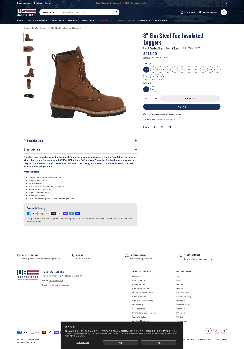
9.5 (210, 69)
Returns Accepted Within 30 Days (162, 119)
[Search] (115, 12)
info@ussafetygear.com (59, 285)
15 (146, 76)
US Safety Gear (32, 339)
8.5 (196, 69)
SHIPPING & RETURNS (138, 255)
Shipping (146, 57)
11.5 (160, 69)
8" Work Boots (38, 28)
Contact (48, 3)
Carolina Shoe (156, 48)
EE (153, 89)
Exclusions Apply (139, 3)
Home (26, 28)
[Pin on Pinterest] (170, 127)
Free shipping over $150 (141, 258)
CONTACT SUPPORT (30, 255)
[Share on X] (162, 127)
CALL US (79, 255)
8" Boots (175, 48)
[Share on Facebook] (154, 127)
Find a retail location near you (198, 259)
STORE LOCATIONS (192, 255)
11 (167, 69)
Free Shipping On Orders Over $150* (164, 114)
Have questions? (41, 258)
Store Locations (24, 3)
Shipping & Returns (186, 339)
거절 (159, 342)
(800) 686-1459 (83, 258)
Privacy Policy (204, 339)
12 (175, 69)
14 (189, 69)
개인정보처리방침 (77, 336)
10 (153, 69)
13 (182, 69)
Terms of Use (221, 339)
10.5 (146, 69)
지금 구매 (182, 106)
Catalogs (38, 3)
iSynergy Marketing (26, 342)
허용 (121, 342)
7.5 (160, 76)
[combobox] (79, 12)
